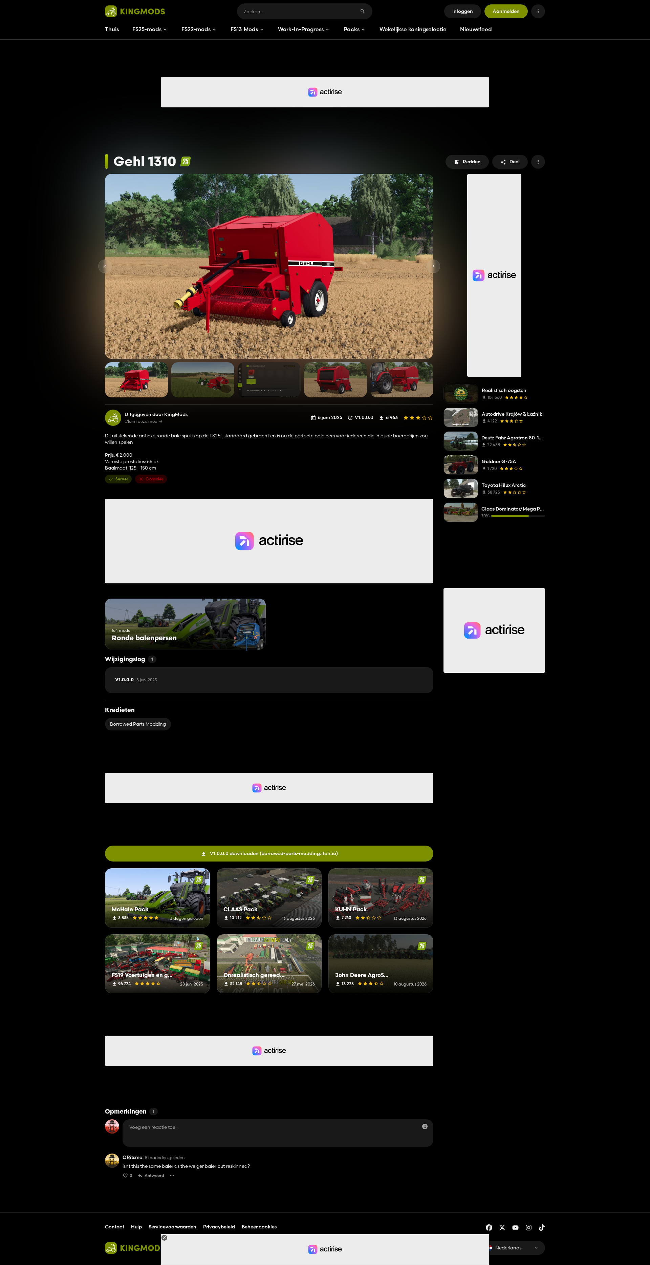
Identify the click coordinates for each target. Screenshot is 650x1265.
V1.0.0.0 (136, 680)
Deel (515, 162)
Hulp (136, 1227)
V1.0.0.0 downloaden (274, 853)
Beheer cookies (259, 1227)
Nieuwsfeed (476, 29)
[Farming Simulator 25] (185, 161)
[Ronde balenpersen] (248, 637)
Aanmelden (506, 11)
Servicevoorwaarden (172, 1227)
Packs (352, 29)
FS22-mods (196, 29)
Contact (114, 1227)
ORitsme (132, 1157)
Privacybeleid (219, 1227)
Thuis (112, 29)
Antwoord (154, 1175)
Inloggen (462, 11)
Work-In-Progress (301, 29)
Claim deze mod (141, 421)
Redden (472, 162)
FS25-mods (146, 29)
